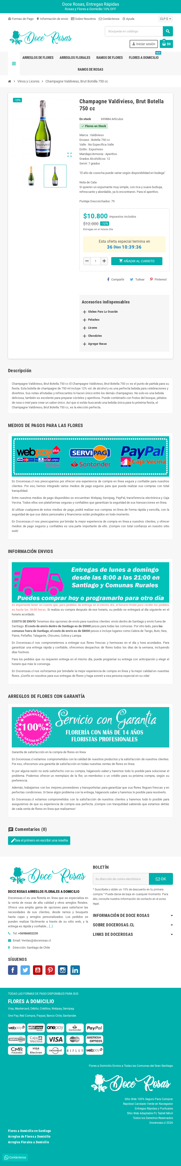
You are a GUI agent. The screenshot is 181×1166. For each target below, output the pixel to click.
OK (163, 879)
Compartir (117, 279)
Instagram (62, 970)
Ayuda (128, 19)
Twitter (25, 970)
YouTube (37, 970)
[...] (51, 926)
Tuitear (139, 279)
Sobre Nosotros (85, 19)
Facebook (12, 970)
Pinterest (161, 279)
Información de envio (52, 19)
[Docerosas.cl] (41, 37)
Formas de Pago (20, 19)
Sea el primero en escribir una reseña (39, 840)
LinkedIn (75, 970)
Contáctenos (110, 19)
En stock (85, 119)
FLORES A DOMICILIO (31, 1001)
